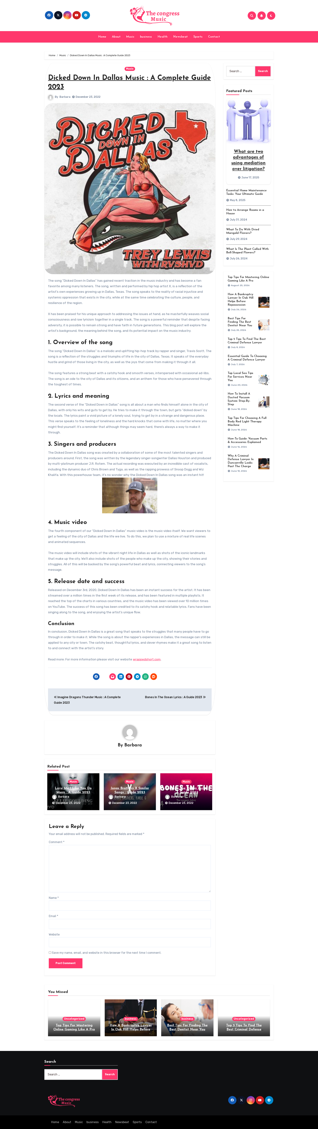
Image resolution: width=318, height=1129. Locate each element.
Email (53, 916)
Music (130, 36)
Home (102, 36)
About (116, 36)
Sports (198, 36)
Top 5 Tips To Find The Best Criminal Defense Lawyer (244, 1029)
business (146, 36)
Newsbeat (180, 36)
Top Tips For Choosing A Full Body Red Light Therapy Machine (247, 422)
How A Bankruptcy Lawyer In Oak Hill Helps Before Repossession (131, 1029)
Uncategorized (74, 1018)
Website (54, 934)
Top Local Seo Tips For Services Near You (240, 377)
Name (54, 898)
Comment (56, 842)
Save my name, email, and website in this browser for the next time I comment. (106, 952)
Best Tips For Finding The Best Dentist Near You (240, 322)
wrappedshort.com (147, 659)
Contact (214, 36)
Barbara (64, 97)
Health (163, 36)
